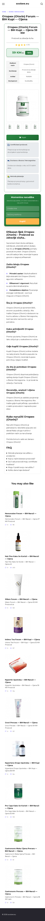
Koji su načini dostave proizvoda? (21, 459)
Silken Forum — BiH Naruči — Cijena (21, 599)
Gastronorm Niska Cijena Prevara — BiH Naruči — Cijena (21, 850)
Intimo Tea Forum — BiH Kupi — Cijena (22, 639)
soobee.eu (22, 3)
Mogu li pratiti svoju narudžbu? (21, 467)
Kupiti (24, 137)
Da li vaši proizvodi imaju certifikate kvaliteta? (21, 463)
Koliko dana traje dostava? (19, 470)
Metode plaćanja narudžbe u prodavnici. (19, 454)
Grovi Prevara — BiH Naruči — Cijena (21, 723)
